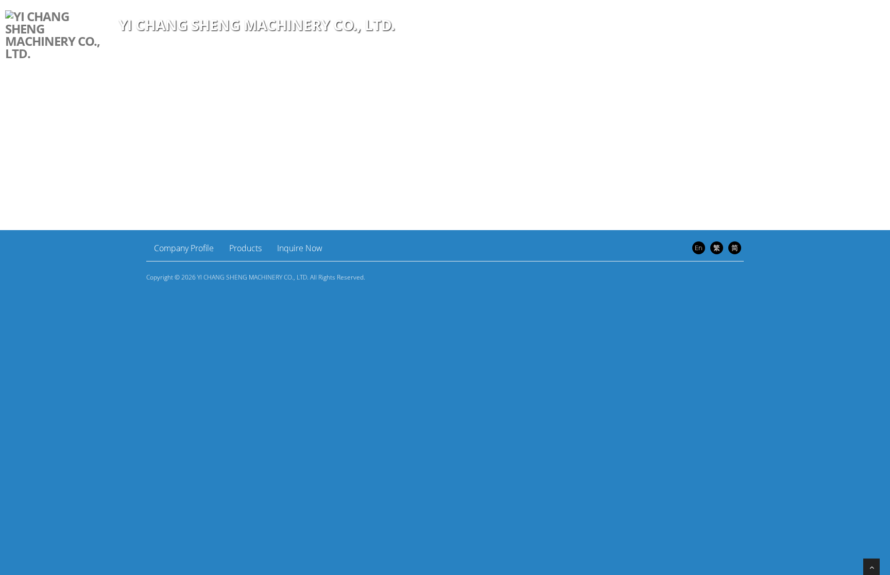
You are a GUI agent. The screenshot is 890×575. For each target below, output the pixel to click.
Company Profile (184, 248)
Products (245, 248)
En (699, 247)
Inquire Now (299, 248)
